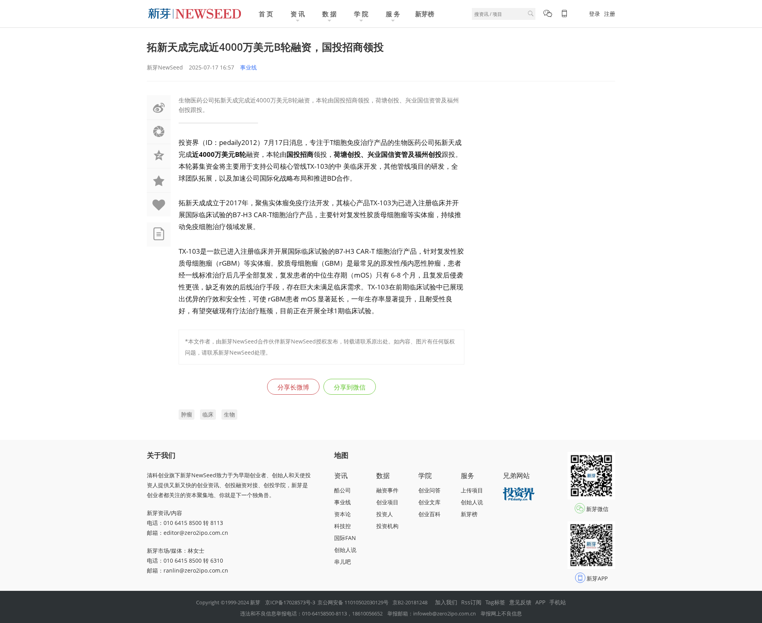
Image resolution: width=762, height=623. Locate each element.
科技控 (342, 526)
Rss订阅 (471, 602)
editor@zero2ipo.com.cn (196, 532)
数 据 (329, 14)
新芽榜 (424, 14)
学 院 (361, 14)
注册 (609, 13)
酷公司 (342, 490)
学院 (425, 475)
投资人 (384, 514)
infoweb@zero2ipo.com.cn (444, 613)
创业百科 (429, 514)
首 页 (266, 14)
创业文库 (429, 502)
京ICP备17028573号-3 (290, 602)
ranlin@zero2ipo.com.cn (196, 570)
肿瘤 (186, 414)
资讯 (341, 475)
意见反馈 (520, 602)
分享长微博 (293, 387)
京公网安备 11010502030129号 (353, 602)
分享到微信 (350, 387)
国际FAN (345, 538)
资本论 (342, 514)
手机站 (557, 602)
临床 (208, 414)
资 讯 (298, 14)
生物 (229, 414)
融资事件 (387, 490)
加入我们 (446, 602)
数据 (383, 475)
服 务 (393, 14)
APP (540, 602)
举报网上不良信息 (501, 613)
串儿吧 (342, 561)
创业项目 (387, 502)
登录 (594, 13)
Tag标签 (495, 602)
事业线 (248, 67)
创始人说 (345, 550)
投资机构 (387, 526)
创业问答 (429, 490)
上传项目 (472, 490)
